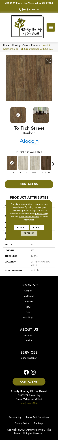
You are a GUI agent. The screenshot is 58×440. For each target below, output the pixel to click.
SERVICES (29, 352)
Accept (21, 227)
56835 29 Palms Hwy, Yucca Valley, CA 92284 (29, 3)
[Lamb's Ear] (23, 163)
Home (6, 45)
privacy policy (41, 213)
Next (53, 113)
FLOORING (29, 285)
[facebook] (26, 372)
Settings (29, 233)
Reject (37, 227)
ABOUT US (29, 329)
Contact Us (29, 184)
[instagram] (32, 372)
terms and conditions (29, 216)
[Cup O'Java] (46, 163)
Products (35, 45)
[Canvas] (35, 163)
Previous (4, 113)
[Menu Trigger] (51, 27)
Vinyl (25, 45)
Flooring (16, 45)
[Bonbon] (12, 163)
